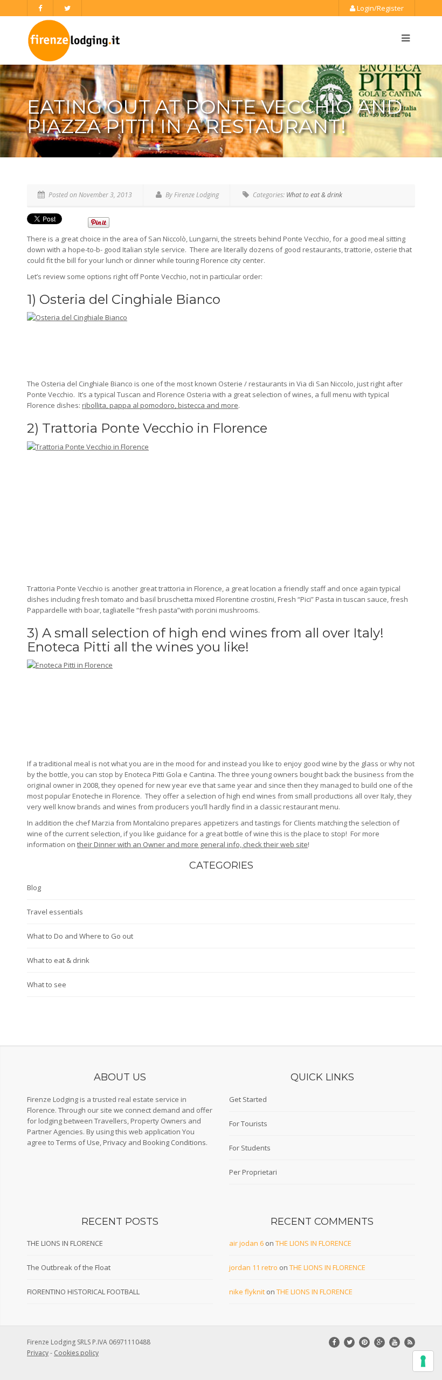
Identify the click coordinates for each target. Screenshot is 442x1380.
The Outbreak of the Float (68, 1267)
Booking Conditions (174, 1142)
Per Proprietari (253, 1172)
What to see (46, 984)
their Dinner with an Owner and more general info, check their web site (192, 844)
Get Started (248, 1099)
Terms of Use (78, 1142)
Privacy (115, 1142)
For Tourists (248, 1123)
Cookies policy (76, 1352)
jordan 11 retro (253, 1267)
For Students (250, 1148)
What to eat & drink (314, 194)
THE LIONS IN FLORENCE (65, 1243)
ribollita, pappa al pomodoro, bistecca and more (160, 405)
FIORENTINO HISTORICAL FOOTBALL (83, 1291)
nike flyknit (247, 1291)
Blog (34, 887)
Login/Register (379, 8)
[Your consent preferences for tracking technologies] (423, 1361)
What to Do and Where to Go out (80, 936)
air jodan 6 (246, 1243)
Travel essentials (55, 912)
